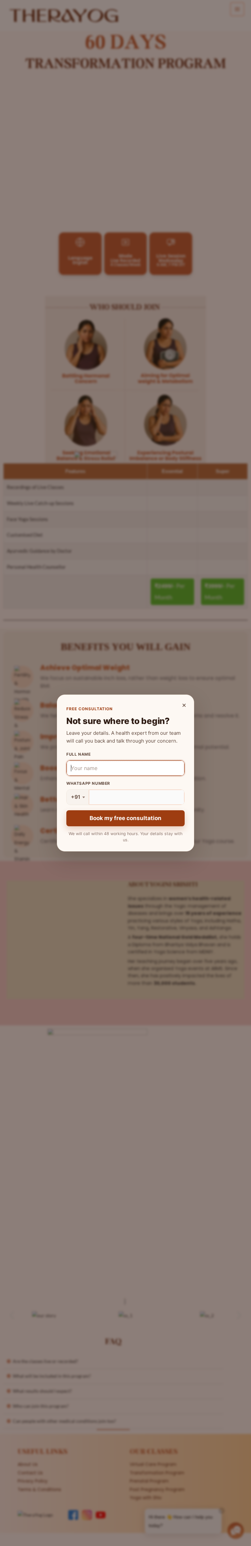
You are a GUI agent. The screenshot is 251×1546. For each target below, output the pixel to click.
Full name (78, 754)
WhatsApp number (88, 783)
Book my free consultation (125, 818)
